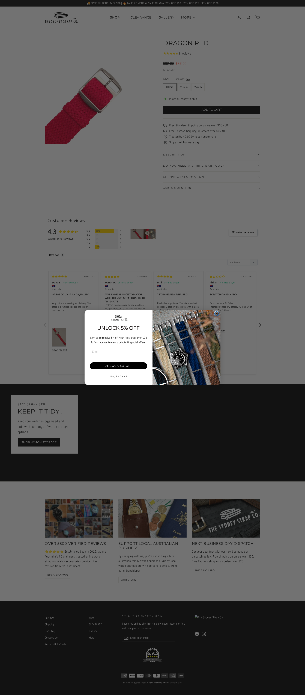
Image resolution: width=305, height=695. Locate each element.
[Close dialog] (216, 313)
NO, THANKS (118, 376)
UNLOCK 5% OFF (118, 365)
